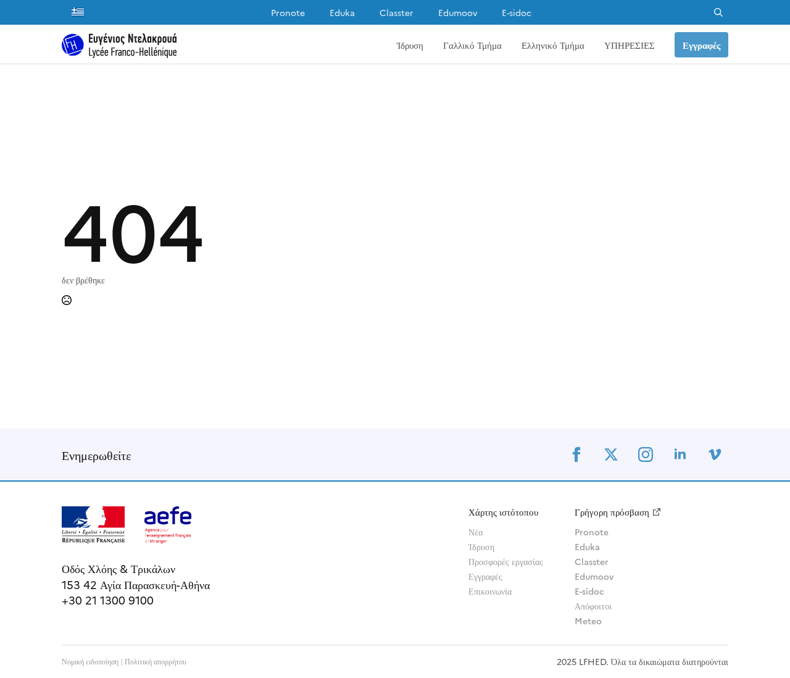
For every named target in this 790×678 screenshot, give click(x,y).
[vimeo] (714, 454)
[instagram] (645, 454)
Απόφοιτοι (593, 605)
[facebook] (576, 454)
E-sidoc (516, 12)
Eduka (342, 12)
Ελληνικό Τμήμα (553, 44)
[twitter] (611, 454)
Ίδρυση (410, 44)
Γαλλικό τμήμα (472, 44)
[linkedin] (680, 454)
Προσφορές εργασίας (505, 561)
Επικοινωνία (490, 591)
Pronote (288, 12)
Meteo (588, 620)
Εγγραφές (485, 576)
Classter (397, 12)
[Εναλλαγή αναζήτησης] (718, 12)
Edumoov (457, 12)
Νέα (475, 531)
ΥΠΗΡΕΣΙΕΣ (629, 44)
